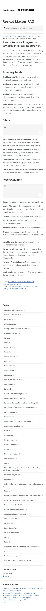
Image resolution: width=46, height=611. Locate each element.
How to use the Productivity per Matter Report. (19, 593)
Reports (31, 36)
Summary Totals (12, 72)
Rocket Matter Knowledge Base (16, 36)
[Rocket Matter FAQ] (9, 10)
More (4, 602)
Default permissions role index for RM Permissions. (21, 595)
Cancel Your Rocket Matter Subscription (17, 598)
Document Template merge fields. (15, 600)
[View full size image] (23, 130)
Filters (6, 120)
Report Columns (12, 179)
